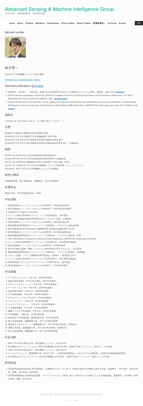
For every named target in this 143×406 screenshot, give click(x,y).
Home (12, 23)
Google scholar (26, 79)
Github (37, 79)
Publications (53, 23)
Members (40, 23)
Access (122, 23)
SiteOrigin (69, 400)
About (20, 23)
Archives (112, 23)
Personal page (11, 79)
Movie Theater (84, 23)
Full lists (37, 86)
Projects (29, 23)
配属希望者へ (99, 23)
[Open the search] (139, 23)
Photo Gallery (68, 23)
